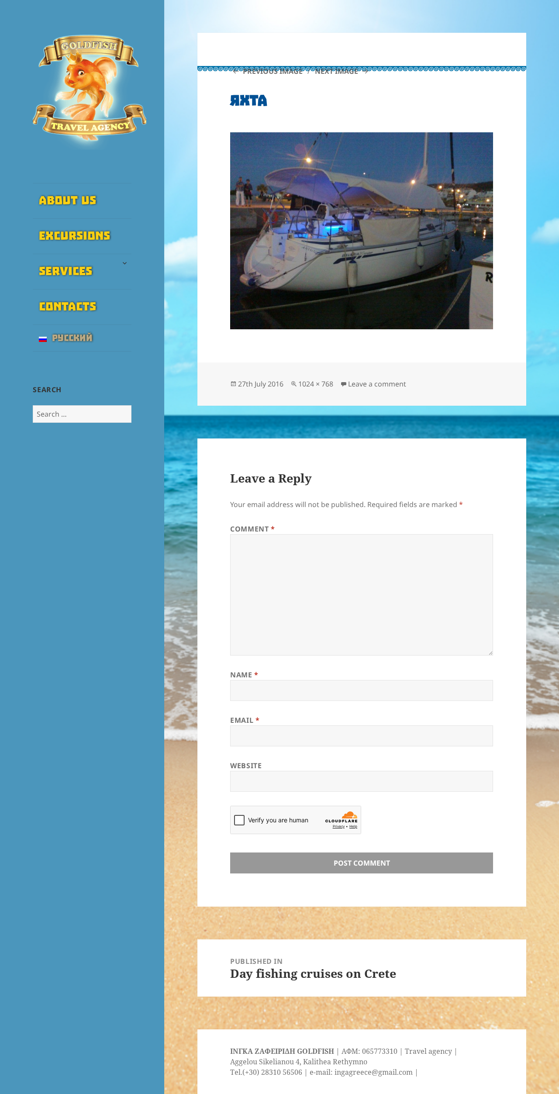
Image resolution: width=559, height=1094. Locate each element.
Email (244, 720)
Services (65, 271)
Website (246, 765)
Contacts (67, 307)
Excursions (74, 236)
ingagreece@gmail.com (374, 1072)
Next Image (336, 71)
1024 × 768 (315, 384)
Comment (252, 529)
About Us (67, 201)
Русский (70, 338)
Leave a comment (377, 384)
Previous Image (273, 71)
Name (244, 675)
